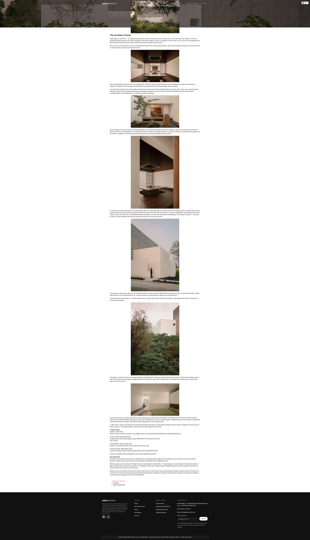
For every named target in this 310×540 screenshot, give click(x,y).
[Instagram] (108, 516)
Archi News (163, 3)
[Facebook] (103, 516)
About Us (180, 3)
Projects (172, 3)
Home (155, 3)
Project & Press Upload (192, 3)
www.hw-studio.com (120, 481)
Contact (204, 3)
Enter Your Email (181, 515)
